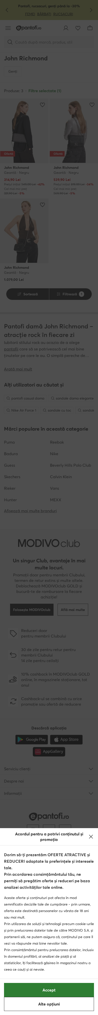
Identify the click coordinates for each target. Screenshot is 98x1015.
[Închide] (91, 837)
